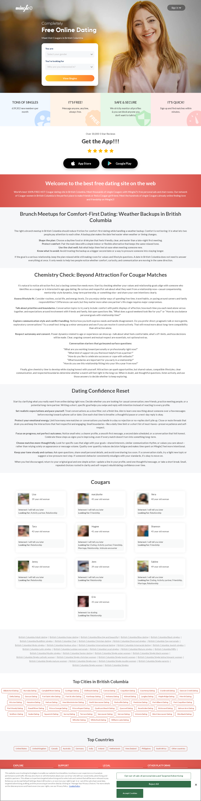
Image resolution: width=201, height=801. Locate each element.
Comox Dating (109, 690)
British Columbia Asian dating (64, 637)
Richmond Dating (165, 708)
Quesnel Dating (126, 708)
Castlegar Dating (72, 690)
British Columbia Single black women (151, 653)
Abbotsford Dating (10, 690)
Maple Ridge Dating (166, 696)
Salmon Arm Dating (186, 708)
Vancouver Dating (105, 714)
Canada (54, 748)
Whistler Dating (79, 720)
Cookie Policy (74, 786)
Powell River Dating (36, 708)
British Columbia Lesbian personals (71, 649)
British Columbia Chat (65, 641)
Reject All (154, 784)
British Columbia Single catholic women (35, 657)
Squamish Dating (51, 714)
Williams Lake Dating (120, 720)
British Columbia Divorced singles (129, 641)
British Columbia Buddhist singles (36, 641)
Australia (67, 748)
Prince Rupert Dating (81, 708)
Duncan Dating (31, 696)
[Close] (196, 784)
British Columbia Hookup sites (62, 645)
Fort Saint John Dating (51, 696)
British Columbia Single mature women (48, 661)
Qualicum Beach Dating (104, 708)
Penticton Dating (140, 702)
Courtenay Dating (147, 690)
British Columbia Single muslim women (117, 661)
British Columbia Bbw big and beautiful (100, 637)
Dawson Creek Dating (189, 690)
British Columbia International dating (97, 645)
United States (21, 748)
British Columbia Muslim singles (45, 653)
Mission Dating (15, 702)
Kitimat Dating (130, 696)
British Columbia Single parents (154, 661)
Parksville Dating (121, 702)
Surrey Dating (69, 714)
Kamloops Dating (93, 696)
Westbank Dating (184, 714)
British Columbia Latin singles (37, 649)
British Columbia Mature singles (136, 649)
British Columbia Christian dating (95, 641)
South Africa (161, 748)
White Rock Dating (98, 720)
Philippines (146, 748)
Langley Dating (147, 696)
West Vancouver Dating (162, 714)
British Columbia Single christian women (76, 657)
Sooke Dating (33, 714)
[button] (176, 8)
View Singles (70, 78)
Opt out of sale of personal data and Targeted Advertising (153, 776)
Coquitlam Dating (127, 690)
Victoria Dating (141, 714)
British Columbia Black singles (165, 637)
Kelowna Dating (112, 696)
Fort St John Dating (73, 696)
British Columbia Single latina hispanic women (160, 657)
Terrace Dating (86, 714)
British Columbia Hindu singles (30, 645)
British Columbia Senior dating (78, 653)
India (91, 748)
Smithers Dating (16, 714)
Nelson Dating (51, 702)
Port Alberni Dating (160, 702)
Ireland (101, 748)
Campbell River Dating (51, 690)
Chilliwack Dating (91, 690)
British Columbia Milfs (165, 649)
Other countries (178, 748)
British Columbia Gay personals (163, 641)
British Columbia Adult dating (33, 637)
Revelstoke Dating (145, 708)
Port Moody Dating (15, 708)
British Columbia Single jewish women (117, 657)
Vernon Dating (124, 714)
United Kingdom (39, 748)
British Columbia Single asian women (113, 653)
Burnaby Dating (30, 690)
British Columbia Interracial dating (134, 645)
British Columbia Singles (117, 665)
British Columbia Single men (83, 661)
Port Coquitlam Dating (183, 702)
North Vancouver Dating (99, 702)
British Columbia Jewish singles (168, 645)
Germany (80, 748)
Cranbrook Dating (167, 690)
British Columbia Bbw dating (135, 637)
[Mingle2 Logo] (24, 7)
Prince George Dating (58, 708)
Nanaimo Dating (33, 702)
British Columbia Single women (88, 665)
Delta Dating (15, 696)
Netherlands (115, 748)
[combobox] (69, 54)
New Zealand (130, 748)
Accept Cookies (130, 793)
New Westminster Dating (73, 702)
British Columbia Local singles (104, 649)
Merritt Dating (185, 696)
